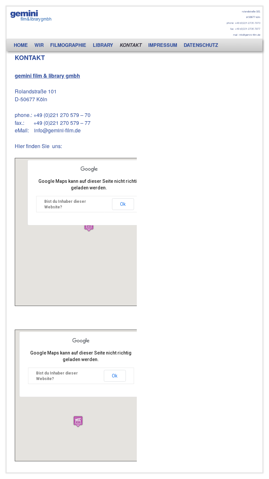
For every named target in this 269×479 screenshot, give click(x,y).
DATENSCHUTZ (201, 45)
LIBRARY (103, 45)
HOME (21, 45)
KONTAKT (131, 45)
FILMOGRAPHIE (68, 45)
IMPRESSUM (162, 45)
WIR (39, 45)
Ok (123, 204)
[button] (89, 226)
